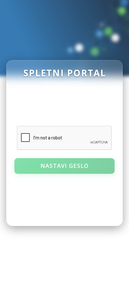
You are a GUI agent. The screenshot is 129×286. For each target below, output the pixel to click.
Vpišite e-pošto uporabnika (41, 98)
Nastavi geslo (64, 165)
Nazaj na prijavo (64, 183)
